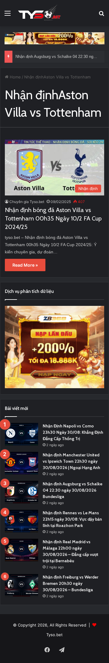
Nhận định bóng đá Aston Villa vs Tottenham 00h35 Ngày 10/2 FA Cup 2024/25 (53, 218)
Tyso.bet (54, 634)
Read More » (25, 265)
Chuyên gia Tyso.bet (26, 201)
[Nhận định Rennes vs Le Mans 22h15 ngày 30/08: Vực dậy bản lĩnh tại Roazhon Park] (21, 521)
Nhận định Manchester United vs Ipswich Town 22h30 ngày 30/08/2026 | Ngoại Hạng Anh (71, 461)
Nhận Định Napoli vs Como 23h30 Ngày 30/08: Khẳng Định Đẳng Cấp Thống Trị (73, 432)
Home (14, 77)
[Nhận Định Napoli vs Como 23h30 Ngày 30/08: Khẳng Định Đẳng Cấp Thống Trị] (21, 434)
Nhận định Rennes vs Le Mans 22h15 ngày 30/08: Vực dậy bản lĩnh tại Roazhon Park (72, 519)
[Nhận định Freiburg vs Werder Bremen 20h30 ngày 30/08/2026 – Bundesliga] (21, 585)
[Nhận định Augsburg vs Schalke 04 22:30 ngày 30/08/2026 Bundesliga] (21, 492)
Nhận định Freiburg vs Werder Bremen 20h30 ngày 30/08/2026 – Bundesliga (70, 583)
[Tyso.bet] (39, 13)
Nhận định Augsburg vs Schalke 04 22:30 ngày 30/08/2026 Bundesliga (72, 490)
